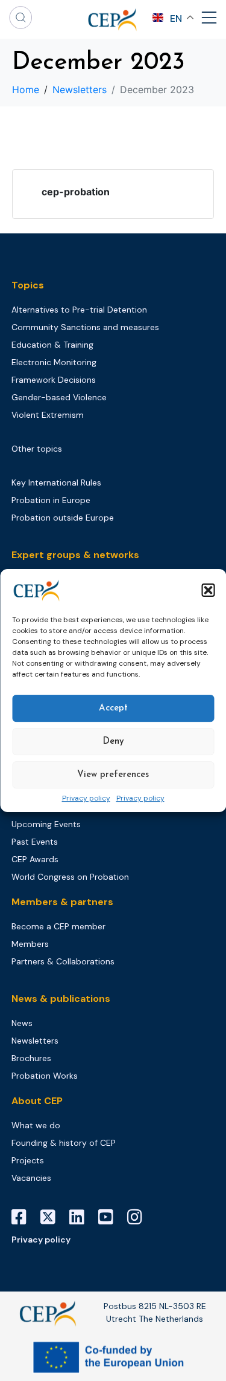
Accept (113, 708)
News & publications (60, 998)
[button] (208, 590)
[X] (52, 1217)
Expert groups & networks (75, 554)
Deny (113, 741)
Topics (27, 285)
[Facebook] (23, 1217)
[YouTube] (110, 1217)
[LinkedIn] (81, 1217)
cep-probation (76, 192)
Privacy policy (86, 798)
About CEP (37, 1100)
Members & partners (62, 901)
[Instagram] (139, 1217)
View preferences (113, 774)
